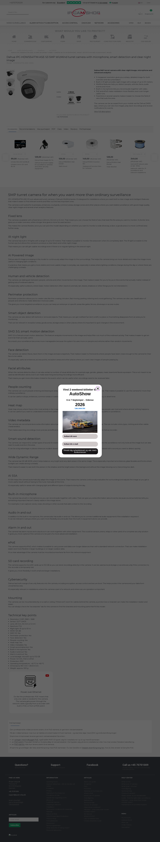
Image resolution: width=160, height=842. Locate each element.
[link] (80, 422)
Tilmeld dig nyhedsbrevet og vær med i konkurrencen (80, 451)
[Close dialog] (98, 388)
